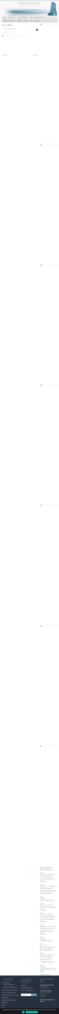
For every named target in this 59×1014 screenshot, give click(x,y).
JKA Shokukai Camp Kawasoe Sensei (47, 878)
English (26, 20)
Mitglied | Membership (9, 20)
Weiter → (35, 55)
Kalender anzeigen (45, 974)
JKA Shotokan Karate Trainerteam (10, 995)
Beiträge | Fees (5, 1002)
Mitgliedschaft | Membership (8, 1000)
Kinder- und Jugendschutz (27, 990)
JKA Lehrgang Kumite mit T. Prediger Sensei (46, 959)
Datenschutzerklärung (26, 987)
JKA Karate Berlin (6, 982)
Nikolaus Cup (46, 940)
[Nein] (57, 1011)
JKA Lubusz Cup (47, 900)
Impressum (24, 985)
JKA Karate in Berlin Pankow (10, 987)
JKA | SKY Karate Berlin (9, 28)
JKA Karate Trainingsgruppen (9, 992)
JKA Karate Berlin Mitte (8, 985)
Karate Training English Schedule (10, 990)
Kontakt (37, 20)
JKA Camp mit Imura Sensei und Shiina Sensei (47, 890)
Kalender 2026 (5, 997)
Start (4, 17)
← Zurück (4, 55)
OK (23, 1012)
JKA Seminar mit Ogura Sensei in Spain (47, 931)
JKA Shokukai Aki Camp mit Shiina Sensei (47, 919)
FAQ (31, 20)
